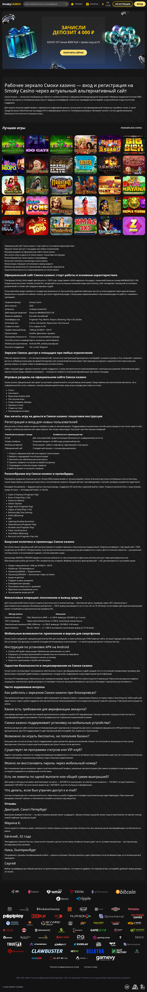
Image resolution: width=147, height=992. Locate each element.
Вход (140, 4)
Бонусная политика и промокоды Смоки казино (26, 261)
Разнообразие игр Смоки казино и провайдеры (26, 258)
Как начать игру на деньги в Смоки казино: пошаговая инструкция (35, 255)
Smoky (11, 4)
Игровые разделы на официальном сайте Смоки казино (30, 252)
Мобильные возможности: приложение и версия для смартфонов (34, 267)
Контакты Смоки (90, 967)
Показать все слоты (131, 128)
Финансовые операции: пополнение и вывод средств (29, 264)
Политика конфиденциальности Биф (64, 967)
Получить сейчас (73, 52)
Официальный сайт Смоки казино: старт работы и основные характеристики (39, 246)
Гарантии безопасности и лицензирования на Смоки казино (32, 270)
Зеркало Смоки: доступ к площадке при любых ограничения (32, 249)
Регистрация (122, 4)
